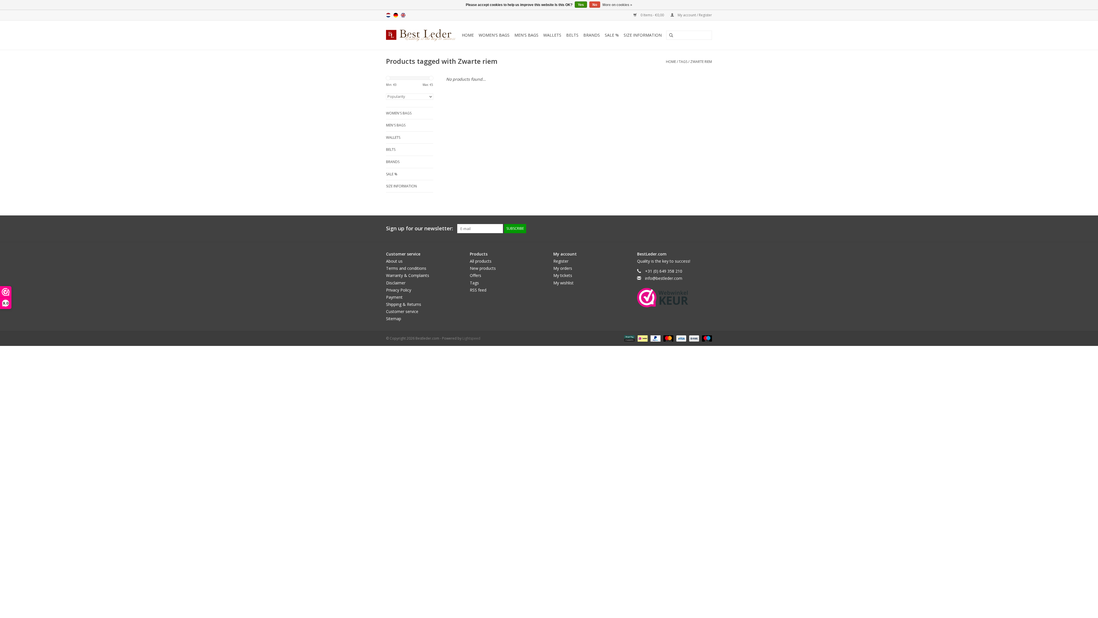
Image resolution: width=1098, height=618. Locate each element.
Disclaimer (395, 283)
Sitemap (393, 318)
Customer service (402, 311)
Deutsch (395, 15)
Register (560, 261)
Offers (475, 275)
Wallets (552, 35)
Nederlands (388, 15)
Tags (683, 61)
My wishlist (563, 283)
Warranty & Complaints (407, 275)
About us (394, 261)
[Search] (669, 35)
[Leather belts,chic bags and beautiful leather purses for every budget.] (421, 35)
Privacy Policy (398, 290)
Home (468, 35)
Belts (572, 35)
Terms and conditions (406, 268)
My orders (562, 268)
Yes (581, 5)
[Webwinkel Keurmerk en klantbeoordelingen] (662, 297)
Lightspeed (471, 338)
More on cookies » (617, 5)
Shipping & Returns (403, 304)
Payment (394, 297)
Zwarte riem (701, 61)
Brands (591, 35)
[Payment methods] (629, 338)
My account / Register (694, 15)
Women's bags (494, 35)
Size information (643, 35)
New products (483, 268)
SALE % (612, 35)
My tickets (562, 275)
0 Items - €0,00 (652, 15)
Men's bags (526, 35)
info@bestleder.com (663, 278)
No (594, 5)
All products (481, 261)
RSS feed (478, 290)
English (403, 15)
